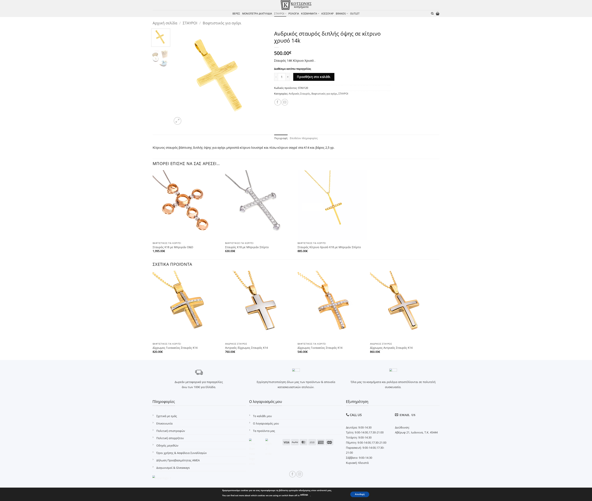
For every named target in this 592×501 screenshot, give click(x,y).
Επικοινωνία (164, 423)
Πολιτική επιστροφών (170, 431)
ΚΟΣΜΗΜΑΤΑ (309, 13)
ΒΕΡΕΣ (236, 13)
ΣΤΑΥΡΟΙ (279, 13)
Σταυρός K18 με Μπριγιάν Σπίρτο (247, 247)
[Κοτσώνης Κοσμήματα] (296, 5)
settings (304, 494)
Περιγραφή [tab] (281, 138)
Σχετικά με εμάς (166, 416)
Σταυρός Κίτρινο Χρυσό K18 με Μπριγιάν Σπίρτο (329, 247)
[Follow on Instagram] (299, 474)
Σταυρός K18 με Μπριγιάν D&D (173, 247)
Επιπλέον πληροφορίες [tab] (304, 138)
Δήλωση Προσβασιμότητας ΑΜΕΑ (178, 460)
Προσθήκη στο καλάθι (313, 77)
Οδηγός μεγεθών (167, 445)
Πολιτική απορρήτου (170, 438)
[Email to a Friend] (285, 102)
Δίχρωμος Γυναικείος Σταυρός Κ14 (175, 348)
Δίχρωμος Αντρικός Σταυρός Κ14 (391, 348)
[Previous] (178, 77)
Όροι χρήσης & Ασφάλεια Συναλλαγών (181, 453)
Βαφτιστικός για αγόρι (222, 23)
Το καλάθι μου (262, 416)
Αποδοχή (360, 494)
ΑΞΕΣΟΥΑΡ (327, 13)
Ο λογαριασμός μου (266, 423)
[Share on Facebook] (277, 102)
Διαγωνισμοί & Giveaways (173, 468)
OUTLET (355, 13)
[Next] (263, 77)
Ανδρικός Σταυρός (299, 93)
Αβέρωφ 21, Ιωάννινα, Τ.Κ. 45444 (416, 432)
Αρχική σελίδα (165, 23)
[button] (432, 13)
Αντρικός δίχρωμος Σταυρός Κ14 (246, 348)
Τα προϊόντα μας (264, 431)
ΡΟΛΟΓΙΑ (293, 13)
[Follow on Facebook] (292, 474)
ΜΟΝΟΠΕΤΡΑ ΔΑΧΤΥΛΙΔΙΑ (257, 13)
